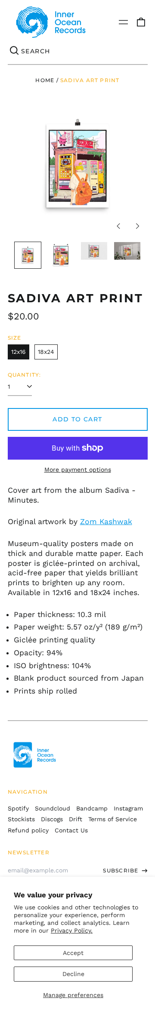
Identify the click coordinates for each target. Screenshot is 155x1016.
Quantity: (24, 374)
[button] (141, 22)
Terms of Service (112, 819)
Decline (73, 973)
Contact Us (71, 830)
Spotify (18, 808)
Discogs (52, 819)
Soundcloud (52, 808)
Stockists (21, 819)
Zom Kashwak (106, 521)
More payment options (77, 469)
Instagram (128, 808)
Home (44, 80)
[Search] (15, 51)
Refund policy (28, 830)
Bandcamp (92, 808)
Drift (75, 819)
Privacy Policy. (72, 930)
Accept (73, 952)
